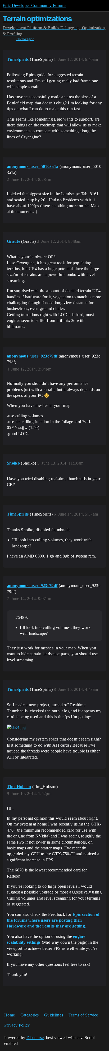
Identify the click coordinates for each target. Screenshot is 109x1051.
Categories (29, 1015)
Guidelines (53, 1015)
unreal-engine (25, 39)
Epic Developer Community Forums (34, 5)
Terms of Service (83, 1015)
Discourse (35, 1037)
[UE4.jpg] (16, 727)
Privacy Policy (17, 1025)
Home (9, 1015)
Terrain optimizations (37, 18)
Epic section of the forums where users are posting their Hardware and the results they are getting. (53, 920)
